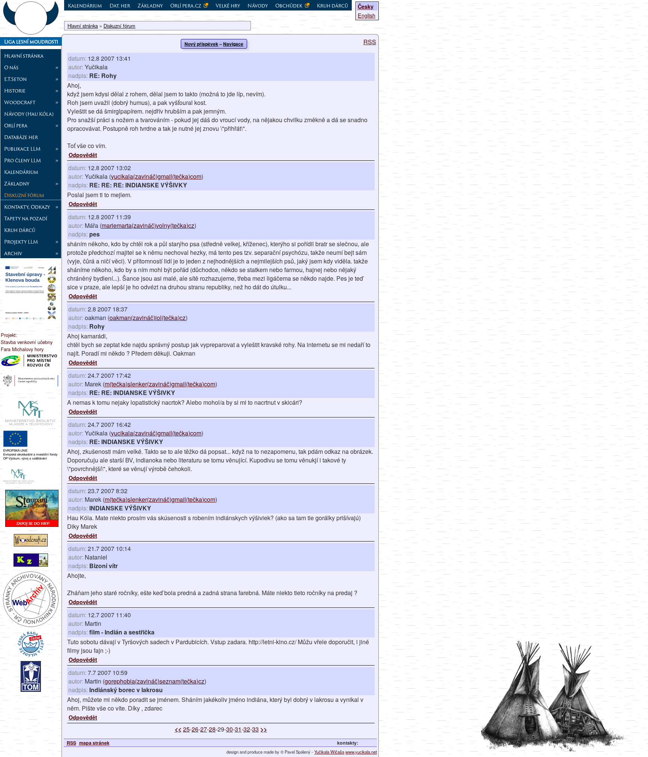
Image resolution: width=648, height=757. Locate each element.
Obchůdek (289, 5)
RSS (369, 41)
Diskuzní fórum (24, 195)
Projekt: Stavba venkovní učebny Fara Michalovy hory (26, 342)
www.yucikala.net (361, 752)
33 (255, 729)
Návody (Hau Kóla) (29, 114)
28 (212, 729)
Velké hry (228, 5)
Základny (150, 5)
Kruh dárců (19, 230)
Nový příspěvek (201, 43)
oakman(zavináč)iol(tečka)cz (148, 317)
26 (195, 729)
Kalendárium (21, 172)
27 (203, 729)
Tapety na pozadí (25, 218)
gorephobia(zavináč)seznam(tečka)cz (154, 681)
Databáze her (21, 137)
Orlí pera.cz (186, 5)
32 (246, 729)
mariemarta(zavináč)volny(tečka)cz (148, 225)
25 (186, 729)
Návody (258, 5)
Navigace (233, 43)
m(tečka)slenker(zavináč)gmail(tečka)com (160, 384)
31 (238, 729)
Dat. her (120, 5)
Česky (366, 6)
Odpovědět (83, 155)
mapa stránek (94, 742)
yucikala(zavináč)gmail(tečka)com (156, 176)
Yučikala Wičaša (329, 752)
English (366, 15)
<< (178, 729)
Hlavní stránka (24, 56)
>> (263, 729)
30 (229, 729)
